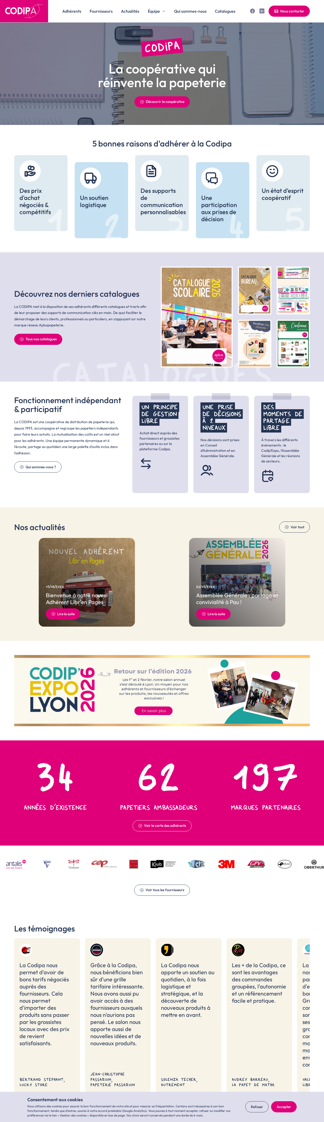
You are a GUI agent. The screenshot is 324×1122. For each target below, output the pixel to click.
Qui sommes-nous (190, 11)
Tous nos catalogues (41, 339)
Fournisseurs (101, 11)
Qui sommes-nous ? (41, 467)
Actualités (130, 11)
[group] (41, 193)
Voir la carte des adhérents (165, 825)
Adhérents (71, 11)
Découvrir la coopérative (165, 101)
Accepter (284, 1107)
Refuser (257, 1107)
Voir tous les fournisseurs (165, 890)
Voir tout (297, 527)
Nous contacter (292, 11)
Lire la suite (66, 614)
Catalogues (225, 11)
